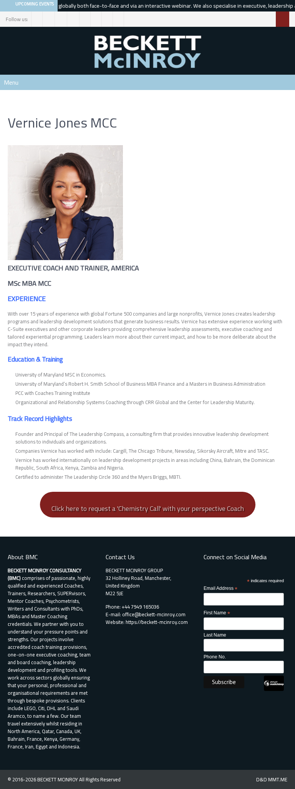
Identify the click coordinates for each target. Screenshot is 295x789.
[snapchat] (96, 19)
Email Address (220, 589)
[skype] (107, 19)
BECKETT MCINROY (58, 779)
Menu (11, 82)
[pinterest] (85, 19)
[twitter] (49, 19)
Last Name (215, 635)
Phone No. (215, 657)
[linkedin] (74, 19)
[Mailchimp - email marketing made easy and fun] (274, 689)
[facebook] (37, 19)
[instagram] (61, 19)
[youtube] (118, 19)
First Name (217, 613)
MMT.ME (277, 779)
